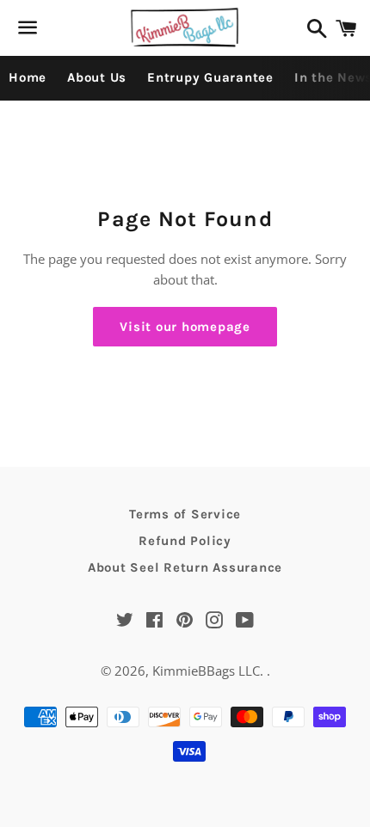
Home (27, 77)
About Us (96, 77)
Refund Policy (185, 540)
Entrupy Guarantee (210, 77)
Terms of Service (185, 514)
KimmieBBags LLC (206, 670)
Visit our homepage (185, 326)
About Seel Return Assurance (185, 567)
